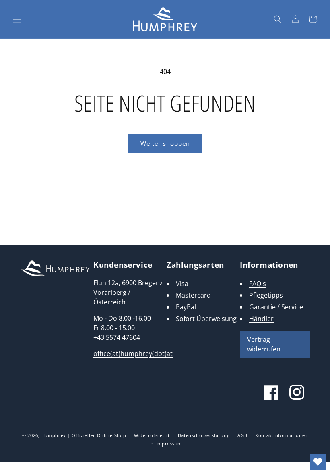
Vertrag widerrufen (263, 344)
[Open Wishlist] (318, 462)
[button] (17, 19)
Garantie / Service (276, 306)
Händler (261, 318)
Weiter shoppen (165, 143)
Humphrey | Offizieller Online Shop (83, 435)
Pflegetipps (267, 295)
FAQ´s (257, 283)
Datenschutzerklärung (204, 435)
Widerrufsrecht (152, 435)
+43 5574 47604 (116, 337)
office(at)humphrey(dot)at (133, 353)
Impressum (169, 444)
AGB (242, 435)
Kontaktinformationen (281, 435)
